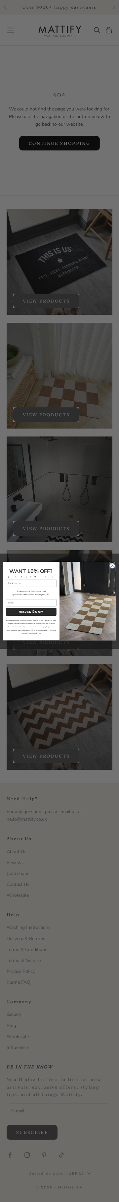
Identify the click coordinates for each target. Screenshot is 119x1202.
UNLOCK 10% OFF (31, 611)
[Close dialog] (112, 565)
